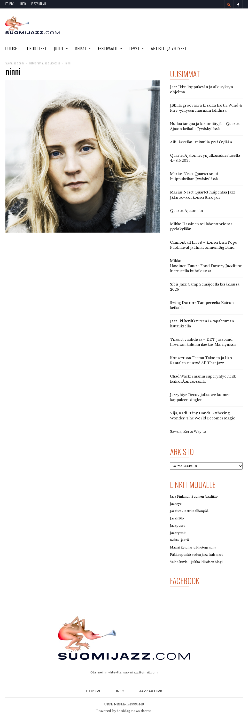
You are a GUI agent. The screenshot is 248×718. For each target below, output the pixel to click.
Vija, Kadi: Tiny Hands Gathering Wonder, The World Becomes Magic (202, 415)
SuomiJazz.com (14, 62)
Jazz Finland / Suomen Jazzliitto (194, 496)
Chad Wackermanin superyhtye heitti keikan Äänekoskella (203, 379)
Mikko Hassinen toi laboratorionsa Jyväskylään (201, 226)
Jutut (59, 48)
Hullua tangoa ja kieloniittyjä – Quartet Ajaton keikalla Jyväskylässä (205, 126)
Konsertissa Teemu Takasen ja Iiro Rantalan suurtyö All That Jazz (201, 360)
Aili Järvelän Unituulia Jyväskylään (201, 142)
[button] (228, 5)
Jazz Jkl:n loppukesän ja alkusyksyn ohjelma (201, 89)
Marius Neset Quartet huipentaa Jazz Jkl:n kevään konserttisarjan (202, 195)
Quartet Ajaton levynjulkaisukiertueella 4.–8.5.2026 (205, 158)
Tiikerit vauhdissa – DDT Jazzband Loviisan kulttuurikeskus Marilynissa (203, 342)
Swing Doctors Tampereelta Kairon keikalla (202, 305)
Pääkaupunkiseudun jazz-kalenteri (196, 554)
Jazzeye (176, 504)
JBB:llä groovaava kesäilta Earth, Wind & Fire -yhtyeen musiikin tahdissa (206, 108)
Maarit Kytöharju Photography (193, 547)
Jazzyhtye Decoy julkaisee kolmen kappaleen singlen (200, 397)
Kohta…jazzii (179, 540)
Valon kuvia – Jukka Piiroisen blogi (196, 562)
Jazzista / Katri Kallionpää (189, 511)
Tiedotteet (36, 48)
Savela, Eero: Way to (188, 431)
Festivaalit (108, 48)
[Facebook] (238, 4)
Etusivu (10, 3)
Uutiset (12, 48)
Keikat (80, 48)
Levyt (134, 48)
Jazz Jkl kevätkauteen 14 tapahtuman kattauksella (202, 323)
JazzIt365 (177, 518)
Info (23, 3)
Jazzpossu (177, 525)
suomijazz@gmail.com (140, 672)
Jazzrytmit (178, 533)
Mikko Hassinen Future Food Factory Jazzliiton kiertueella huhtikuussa (206, 266)
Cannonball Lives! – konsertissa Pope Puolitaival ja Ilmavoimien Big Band (203, 245)
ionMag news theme (134, 711)
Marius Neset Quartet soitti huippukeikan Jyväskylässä (194, 176)
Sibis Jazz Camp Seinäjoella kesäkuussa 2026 (204, 287)
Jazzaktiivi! (38, 3)
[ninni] (82, 156)
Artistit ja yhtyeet (168, 48)
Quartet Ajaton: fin (186, 210)
